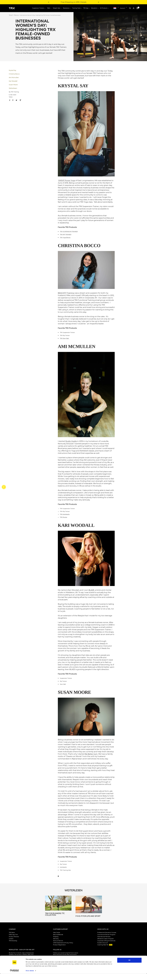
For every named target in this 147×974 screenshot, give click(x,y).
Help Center (56, 932)
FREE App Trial (13, 934)
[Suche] (130, 8)
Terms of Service (58, 940)
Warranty (56, 938)
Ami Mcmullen (14, 77)
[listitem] (9, 100)
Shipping (55, 936)
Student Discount (102, 943)
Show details (30, 970)
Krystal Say (13, 70)
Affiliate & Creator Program (105, 938)
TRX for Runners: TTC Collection (55, 914)
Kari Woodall (13, 81)
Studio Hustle (71, 441)
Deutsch (122, 8)
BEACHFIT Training (66, 293)
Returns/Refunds (58, 934)
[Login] (133, 8)
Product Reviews (14, 936)
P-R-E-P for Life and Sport (88, 916)
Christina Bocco (14, 74)
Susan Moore (13, 84)
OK (129, 960)
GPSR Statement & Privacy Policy (63, 943)
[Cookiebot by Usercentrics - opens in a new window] (14, 970)
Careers (11, 938)
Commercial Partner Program (106, 934)
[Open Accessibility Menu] (4, 487)
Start (11, 15)
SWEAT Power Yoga (66, 180)
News (16, 15)
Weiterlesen (13, 88)
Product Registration (59, 945)
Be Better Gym (91, 754)
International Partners (103, 936)
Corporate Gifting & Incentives (106, 940)
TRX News (12, 932)
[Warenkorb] (137, 8)
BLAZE (91, 590)
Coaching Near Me (104, 945)
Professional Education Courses (106, 932)
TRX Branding (13, 940)
